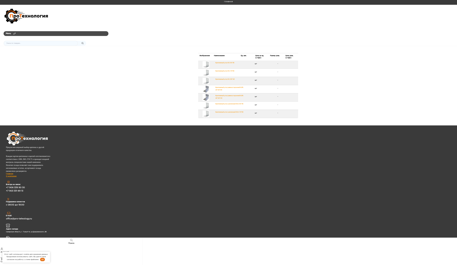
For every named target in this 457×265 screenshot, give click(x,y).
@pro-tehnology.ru (443, 11)
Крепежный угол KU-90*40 (225, 79)
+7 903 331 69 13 (14, 191)
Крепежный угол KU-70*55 (224, 71)
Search (82, 43)
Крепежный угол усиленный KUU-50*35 (229, 103)
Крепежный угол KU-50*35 (224, 62)
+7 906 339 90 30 (15, 188)
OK (42, 259)
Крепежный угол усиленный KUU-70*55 (229, 112)
